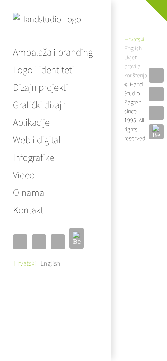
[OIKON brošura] (120, 20)
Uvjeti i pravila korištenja (135, 66)
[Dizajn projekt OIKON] (139, 20)
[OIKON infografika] (139, 7)
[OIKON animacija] (120, 7)
